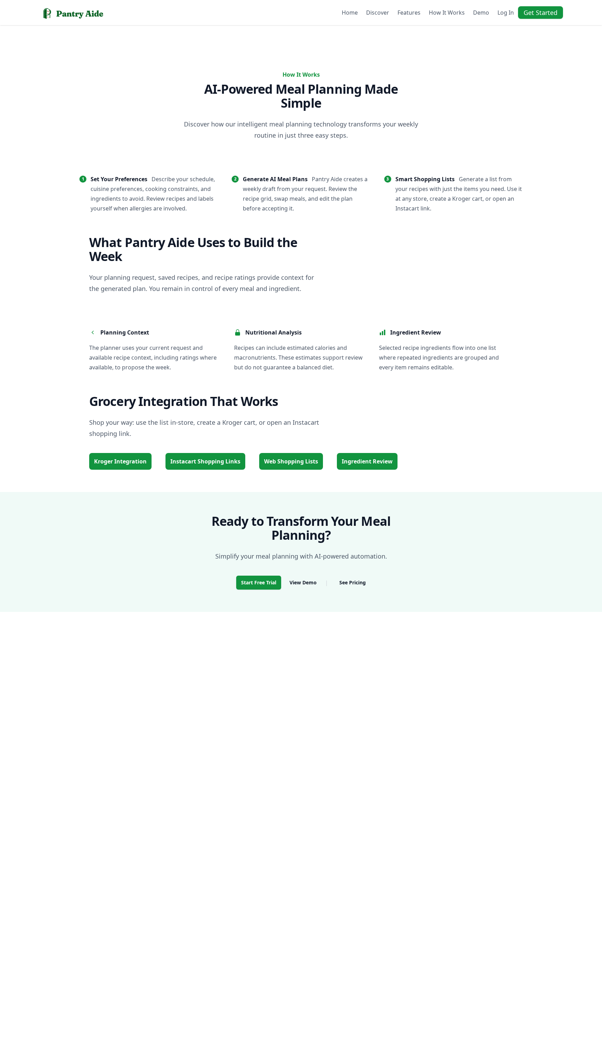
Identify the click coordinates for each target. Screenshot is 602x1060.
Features (409, 12)
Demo (481, 12)
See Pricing (352, 582)
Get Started (540, 12)
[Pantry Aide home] (72, 13)
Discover (377, 12)
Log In (505, 12)
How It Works (447, 12)
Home (350, 12)
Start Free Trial (258, 582)
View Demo (303, 582)
